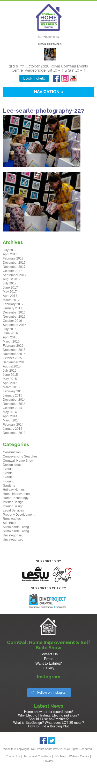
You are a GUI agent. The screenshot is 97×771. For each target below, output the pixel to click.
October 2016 (12, 321)
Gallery (48, 668)
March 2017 (11, 300)
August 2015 (12, 366)
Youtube (73, 78)
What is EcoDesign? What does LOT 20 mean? (48, 723)
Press (48, 659)
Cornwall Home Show (18, 460)
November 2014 (14, 404)
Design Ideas (12, 465)
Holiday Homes (14, 490)
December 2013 (14, 433)
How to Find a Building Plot (48, 726)
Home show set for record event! (48, 712)
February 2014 (13, 424)
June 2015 (10, 375)
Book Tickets (34, 78)
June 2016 (10, 333)
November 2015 (14, 354)
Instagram (65, 78)
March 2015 (11, 387)
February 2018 (13, 258)
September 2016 (14, 325)
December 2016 (14, 312)
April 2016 (10, 337)
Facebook (56, 78)
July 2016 (10, 329)
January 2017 (12, 308)
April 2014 (10, 416)
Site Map (60, 756)
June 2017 (10, 287)
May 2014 (10, 412)
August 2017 (12, 279)
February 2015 (13, 391)
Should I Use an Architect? (48, 719)
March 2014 (11, 420)
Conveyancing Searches (20, 456)
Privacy (48, 760)
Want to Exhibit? (48, 663)
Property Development (18, 514)
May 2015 (10, 379)
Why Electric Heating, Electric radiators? (48, 715)
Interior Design (13, 502)
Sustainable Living (16, 527)
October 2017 (12, 271)
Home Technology (15, 498)
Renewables (12, 519)
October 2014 (12, 408)
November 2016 (14, 316)
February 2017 (13, 304)
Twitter (52, 740)
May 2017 (10, 292)
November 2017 (14, 267)
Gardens (9, 485)
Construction (12, 452)
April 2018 (10, 254)
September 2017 (14, 275)
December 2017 (14, 262)
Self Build (9, 523)
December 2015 (14, 350)
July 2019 (10, 250)
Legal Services (13, 510)
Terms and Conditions (37, 756)
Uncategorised (13, 535)
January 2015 (12, 395)
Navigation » (48, 91)
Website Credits (79, 756)
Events (7, 469)
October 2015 (12, 358)
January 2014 (12, 429)
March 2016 (11, 341)
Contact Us (49, 654)
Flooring (8, 481)
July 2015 (10, 370)
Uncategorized (13, 539)
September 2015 (14, 362)
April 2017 (10, 296)
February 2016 (13, 345)
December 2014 (14, 399)
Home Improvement (17, 494)
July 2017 (10, 283)
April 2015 (10, 383)
